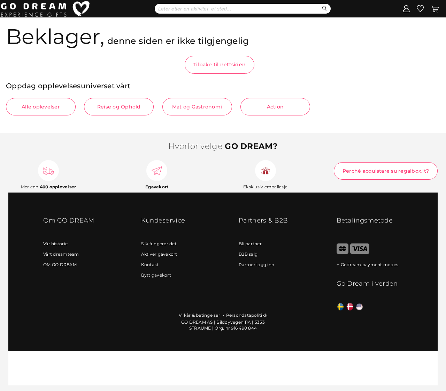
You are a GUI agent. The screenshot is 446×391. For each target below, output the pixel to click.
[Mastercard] (343, 252)
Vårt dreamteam (61, 254)
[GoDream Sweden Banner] (341, 307)
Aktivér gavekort (159, 254)
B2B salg (248, 254)
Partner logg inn (256, 264)
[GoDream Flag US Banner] (359, 307)
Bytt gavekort (156, 275)
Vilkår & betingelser (200, 315)
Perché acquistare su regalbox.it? (386, 171)
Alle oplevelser (41, 107)
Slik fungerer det (159, 243)
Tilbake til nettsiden (219, 64)
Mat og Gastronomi (197, 107)
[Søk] (324, 8)
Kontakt (150, 264)
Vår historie (55, 243)
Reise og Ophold (119, 107)
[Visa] (359, 252)
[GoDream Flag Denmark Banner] (350, 307)
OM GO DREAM (60, 264)
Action (275, 107)
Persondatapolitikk (247, 315)
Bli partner (250, 243)
